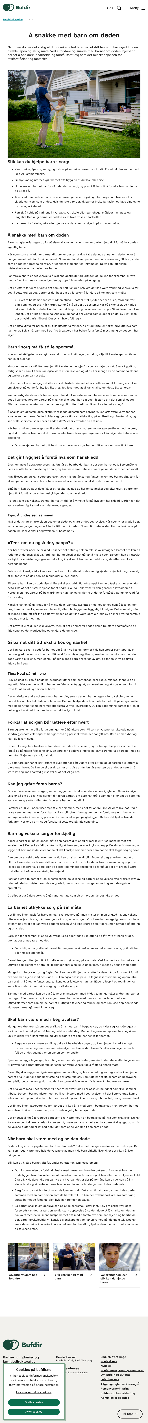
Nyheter (106, 1366)
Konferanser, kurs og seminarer (122, 1370)
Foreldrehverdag (13, 19)
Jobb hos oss (110, 1379)
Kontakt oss (109, 1361)
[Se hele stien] (31, 20)
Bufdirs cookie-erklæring (118, 1393)
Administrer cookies (115, 1397)
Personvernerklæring (115, 1388)
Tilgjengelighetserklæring (119, 1384)
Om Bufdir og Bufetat (115, 1375)
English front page (113, 1357)
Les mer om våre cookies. (33, 1392)
